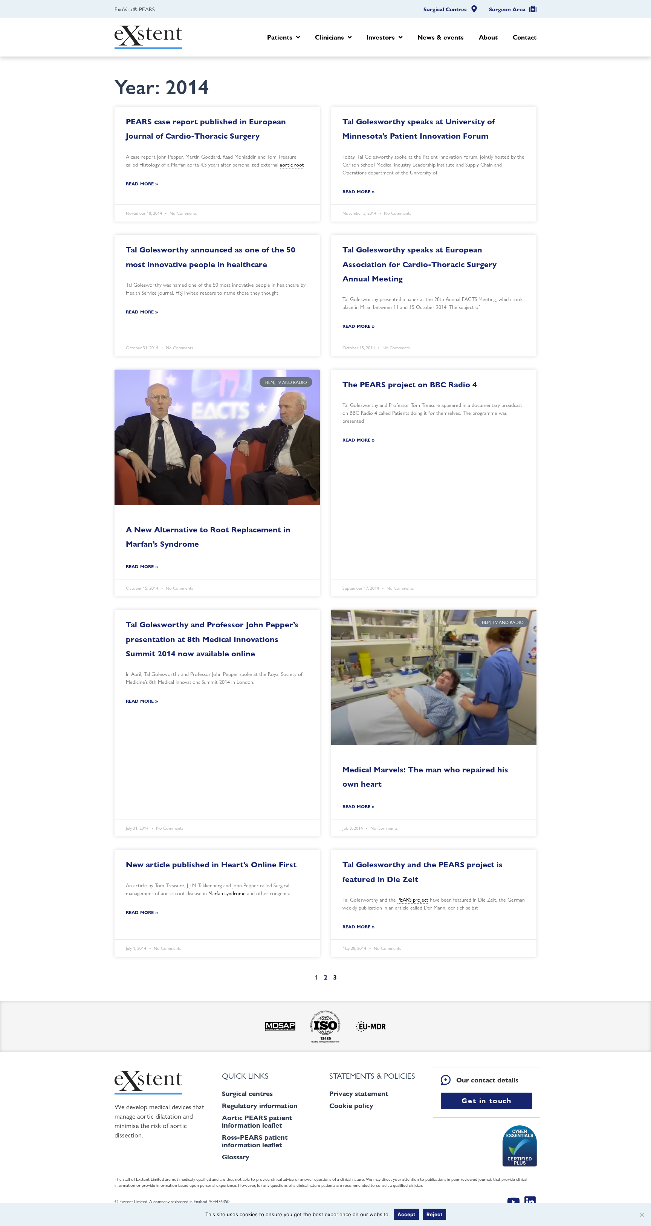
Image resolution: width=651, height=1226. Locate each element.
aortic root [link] (292, 164)
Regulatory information (260, 1105)
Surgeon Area (507, 9)
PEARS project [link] (412, 899)
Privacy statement (358, 1093)
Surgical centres (247, 1093)
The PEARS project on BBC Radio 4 (409, 384)
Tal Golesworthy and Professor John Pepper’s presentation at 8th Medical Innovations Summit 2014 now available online (212, 639)
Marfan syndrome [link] (227, 893)
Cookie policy (351, 1105)
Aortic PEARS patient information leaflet (257, 1121)
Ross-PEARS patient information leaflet (255, 1141)
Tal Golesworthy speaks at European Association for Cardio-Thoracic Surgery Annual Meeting (419, 264)
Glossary (235, 1157)
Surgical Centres (445, 9)
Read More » (142, 184)
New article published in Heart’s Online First (211, 864)
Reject (434, 1214)
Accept (406, 1214)
